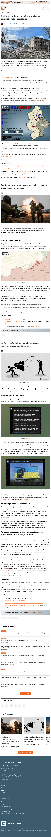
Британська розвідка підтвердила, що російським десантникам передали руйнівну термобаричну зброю (24, 167)
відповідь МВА (36, 326)
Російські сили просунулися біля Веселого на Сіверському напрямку (11, 740)
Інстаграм (22, 177)
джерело (28, 438)
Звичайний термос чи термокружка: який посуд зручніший (19, 640)
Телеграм (22, 330)
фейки (15, 617)
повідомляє (8, 77)
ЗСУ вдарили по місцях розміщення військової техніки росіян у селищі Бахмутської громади (23, 663)
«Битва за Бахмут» (6, 156)
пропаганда (10, 617)
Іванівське (4, 93)
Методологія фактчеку (6, 809)
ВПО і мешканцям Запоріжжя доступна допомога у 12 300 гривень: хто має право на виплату (24, 678)
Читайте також (7, 714)
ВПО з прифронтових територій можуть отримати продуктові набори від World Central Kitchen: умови (25, 646)
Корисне (3, 785)
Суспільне (11, 570)
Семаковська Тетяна (8, 23)
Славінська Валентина (9, 192)
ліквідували (40, 68)
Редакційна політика (6, 806)
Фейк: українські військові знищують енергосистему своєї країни (34, 739)
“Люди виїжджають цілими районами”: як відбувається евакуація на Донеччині (25, 672)
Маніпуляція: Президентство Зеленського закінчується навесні (24, 603)
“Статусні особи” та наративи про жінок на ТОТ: (19, 605)
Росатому (4, 499)
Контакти (3, 804)
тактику (32, 564)
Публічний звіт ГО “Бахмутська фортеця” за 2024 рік (13, 813)
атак (46, 148)
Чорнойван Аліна (8, 350)
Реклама (3, 792)
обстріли (3, 617)
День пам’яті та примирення (13, 321)
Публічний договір (5, 811)
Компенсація (4, 787)
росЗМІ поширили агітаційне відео (15, 600)
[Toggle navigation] (48, 8)
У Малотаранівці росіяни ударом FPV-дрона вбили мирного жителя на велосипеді (22, 685)
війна (3, 334)
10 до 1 (7, 319)
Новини (3, 783)
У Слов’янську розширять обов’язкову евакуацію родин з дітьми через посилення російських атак (22, 656)
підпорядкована (18, 495)
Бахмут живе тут (24, 171)
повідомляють (9, 236)
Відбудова (3, 790)
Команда (3, 801)
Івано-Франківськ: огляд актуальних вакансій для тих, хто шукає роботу (23, 633)
